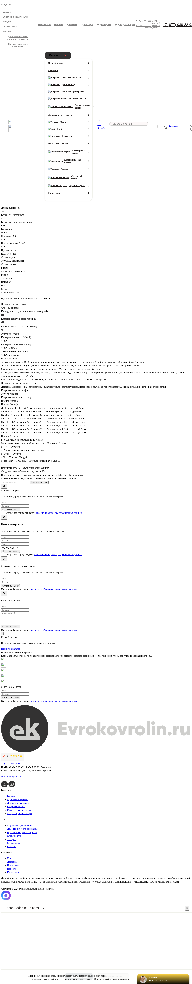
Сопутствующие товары (19, 813)
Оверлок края (14, 836)
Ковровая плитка (16, 806)
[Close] (4, 486)
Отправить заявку (10, 509)
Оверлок (7, 12)
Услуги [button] (4, 4)
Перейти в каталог (10, 649)
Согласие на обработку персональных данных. (58, 513)
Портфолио (44, 24)
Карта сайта (13, 872)
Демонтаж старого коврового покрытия (18, 37)
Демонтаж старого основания (22, 829)
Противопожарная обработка (18, 45)
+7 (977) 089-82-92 (10, 763)
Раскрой (7, 31)
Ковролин (12, 796)
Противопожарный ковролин (22, 832)
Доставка (72, 24)
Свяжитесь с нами (39, 482)
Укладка (7, 22)
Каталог (54, 55)
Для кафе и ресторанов (19, 803)
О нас (10, 858)
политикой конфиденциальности (114, 979)
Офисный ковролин (17, 799)
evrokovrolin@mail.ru (11, 776)
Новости (58, 24)
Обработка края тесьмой (16, 17)
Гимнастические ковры (19, 810)
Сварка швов (10, 26)
